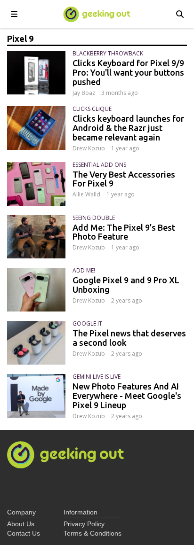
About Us (20, 524)
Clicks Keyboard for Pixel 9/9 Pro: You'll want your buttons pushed (128, 72)
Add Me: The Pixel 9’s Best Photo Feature (124, 232)
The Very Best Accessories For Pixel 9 (124, 179)
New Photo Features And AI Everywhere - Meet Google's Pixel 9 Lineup (127, 396)
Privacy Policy (84, 524)
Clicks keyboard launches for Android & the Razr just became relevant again (128, 128)
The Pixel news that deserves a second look (129, 337)
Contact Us (23, 533)
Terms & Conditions (92, 533)
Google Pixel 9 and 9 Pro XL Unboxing (126, 284)
